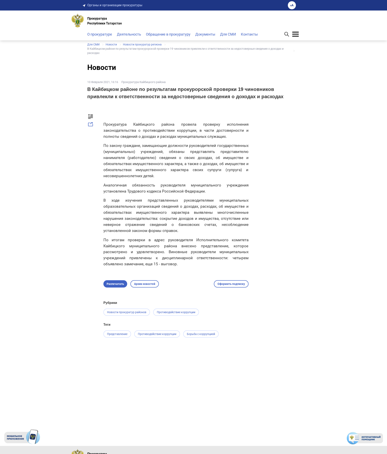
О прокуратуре (99, 34)
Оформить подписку (231, 283)
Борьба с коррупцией (201, 334)
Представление (117, 334)
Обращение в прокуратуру (168, 34)
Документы (205, 34)
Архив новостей (144, 283)
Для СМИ (228, 34)
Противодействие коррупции (176, 312)
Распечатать (115, 283)
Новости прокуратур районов (126, 312)
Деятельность (129, 34)
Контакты (249, 34)
